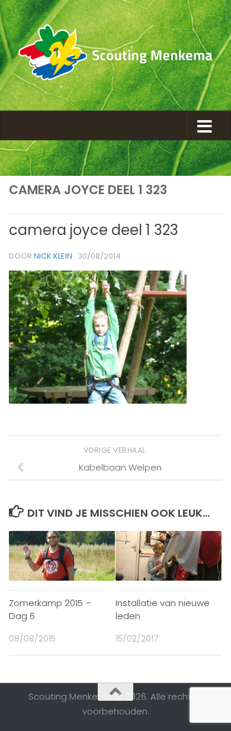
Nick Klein (53, 256)
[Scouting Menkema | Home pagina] (115, 55)
